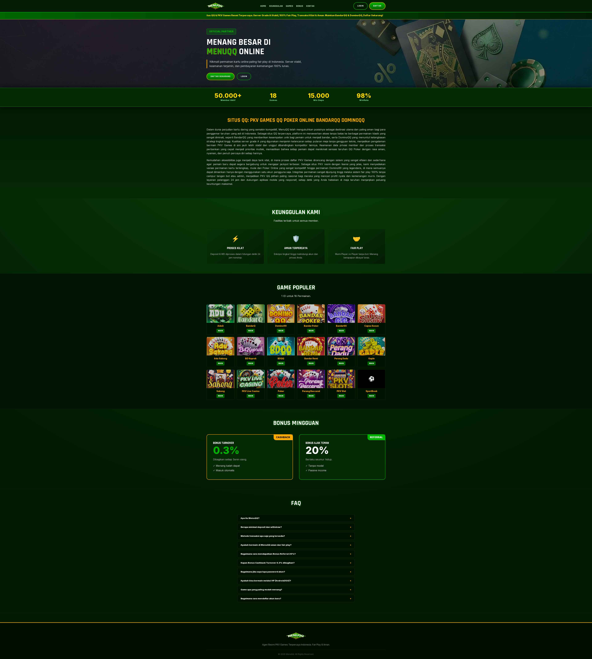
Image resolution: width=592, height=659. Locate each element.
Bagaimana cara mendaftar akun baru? (296, 598)
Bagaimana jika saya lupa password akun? (296, 571)
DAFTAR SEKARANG (220, 76)
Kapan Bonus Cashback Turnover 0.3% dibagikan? (296, 563)
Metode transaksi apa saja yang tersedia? (296, 536)
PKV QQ (265, 176)
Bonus (299, 6)
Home (263, 6)
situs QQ (272, 133)
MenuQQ (284, 129)
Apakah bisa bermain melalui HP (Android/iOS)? (296, 580)
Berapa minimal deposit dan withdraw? (296, 527)
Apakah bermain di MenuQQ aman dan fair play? (296, 545)
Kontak (310, 6)
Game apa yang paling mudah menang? (296, 589)
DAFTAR (377, 5)
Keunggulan (276, 6)
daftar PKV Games (301, 160)
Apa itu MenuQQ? (296, 518)
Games (289, 6)
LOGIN (360, 5)
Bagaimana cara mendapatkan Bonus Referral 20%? (296, 554)
